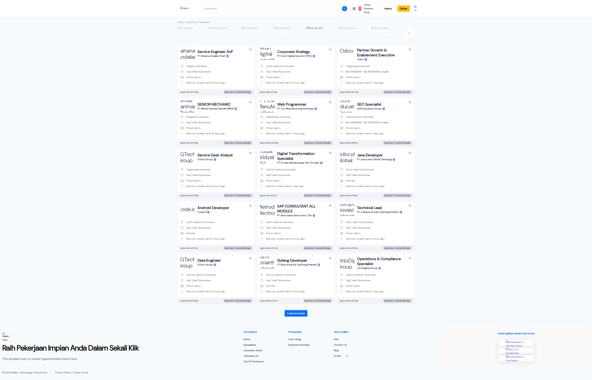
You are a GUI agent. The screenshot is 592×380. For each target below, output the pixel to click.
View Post (204, 79)
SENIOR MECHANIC (214, 104)
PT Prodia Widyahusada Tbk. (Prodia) (298, 162)
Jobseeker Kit (251, 356)
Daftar (403, 8)
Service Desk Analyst (215, 155)
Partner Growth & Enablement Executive (376, 52)
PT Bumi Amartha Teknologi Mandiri (297, 264)
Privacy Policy (63, 372)
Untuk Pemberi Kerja (368, 8)
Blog (336, 350)
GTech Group (205, 159)
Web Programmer (291, 104)
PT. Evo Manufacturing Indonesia (295, 108)
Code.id (201, 212)
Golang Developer (292, 260)
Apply (228, 79)
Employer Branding (298, 344)
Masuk (388, 8)
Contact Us (340, 344)
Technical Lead (369, 207)
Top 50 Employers (253, 361)
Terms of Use (80, 372)
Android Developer (213, 207)
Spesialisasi (249, 344)
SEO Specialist (369, 104)
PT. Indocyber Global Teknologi (374, 159)
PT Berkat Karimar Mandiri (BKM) (215, 108)
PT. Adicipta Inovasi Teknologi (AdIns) (378, 212)
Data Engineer (209, 260)
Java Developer (370, 155)
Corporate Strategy (293, 51)
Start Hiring (294, 339)
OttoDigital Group (367, 268)
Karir (336, 339)
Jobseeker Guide (252, 350)
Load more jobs (296, 313)
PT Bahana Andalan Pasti (211, 56)
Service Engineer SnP (215, 51)
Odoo (360, 59)
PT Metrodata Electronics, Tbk (294, 215)
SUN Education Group (369, 108)
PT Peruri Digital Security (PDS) (294, 56)
